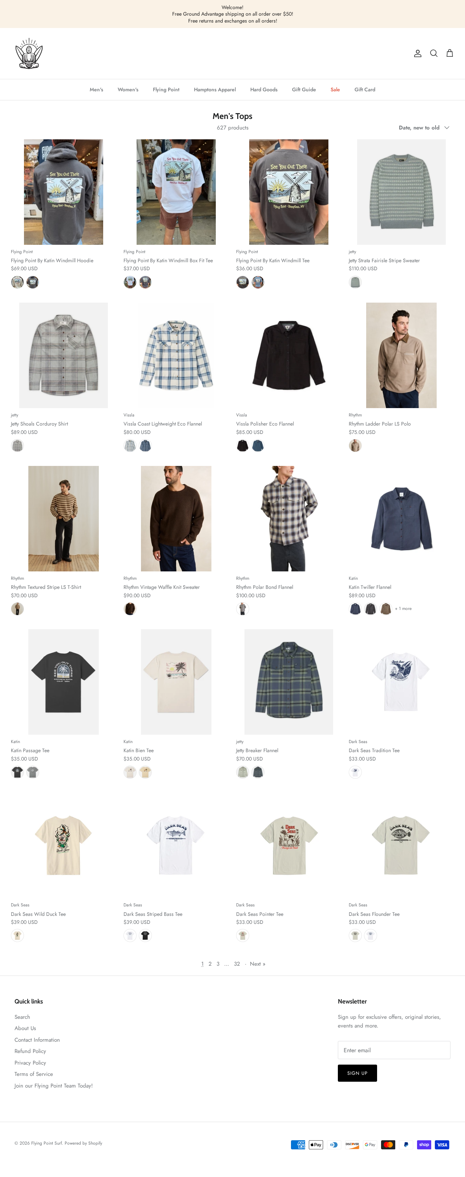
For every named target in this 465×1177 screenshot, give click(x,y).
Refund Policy (30, 1051)
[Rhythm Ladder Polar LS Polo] (401, 355)
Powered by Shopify (83, 1143)
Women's (128, 89)
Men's (96, 89)
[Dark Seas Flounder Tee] (401, 845)
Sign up (357, 1073)
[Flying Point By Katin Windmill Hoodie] (63, 192)
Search (22, 1017)
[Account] (416, 53)
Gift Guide (304, 89)
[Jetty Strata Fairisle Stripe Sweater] (401, 192)
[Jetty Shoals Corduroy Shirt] (63, 355)
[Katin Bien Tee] (176, 682)
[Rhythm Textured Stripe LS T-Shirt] (63, 518)
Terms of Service (34, 1074)
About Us (25, 1028)
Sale (335, 89)
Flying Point (166, 89)
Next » (258, 964)
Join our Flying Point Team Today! (54, 1086)
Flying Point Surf (46, 1143)
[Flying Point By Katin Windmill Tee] (288, 192)
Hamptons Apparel (215, 89)
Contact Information (37, 1040)
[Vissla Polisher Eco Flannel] (288, 355)
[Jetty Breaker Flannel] (288, 682)
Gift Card (365, 89)
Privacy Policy (30, 1063)
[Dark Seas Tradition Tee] (401, 682)
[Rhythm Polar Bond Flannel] (288, 518)
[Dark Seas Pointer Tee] (288, 845)
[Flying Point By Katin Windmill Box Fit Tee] (176, 192)
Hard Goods (264, 89)
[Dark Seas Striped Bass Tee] (176, 845)
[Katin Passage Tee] (63, 682)
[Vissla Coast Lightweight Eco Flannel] (176, 355)
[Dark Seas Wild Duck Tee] (63, 845)
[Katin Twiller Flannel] (401, 518)
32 (237, 964)
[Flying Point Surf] (29, 53)
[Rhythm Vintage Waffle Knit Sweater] (176, 518)
